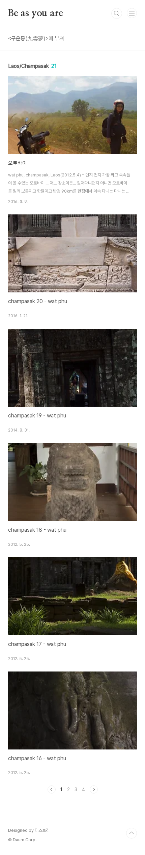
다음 (94, 789)
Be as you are (35, 13)
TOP (131, 833)
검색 (117, 13)
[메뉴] (132, 13)
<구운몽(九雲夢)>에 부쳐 (36, 38)
